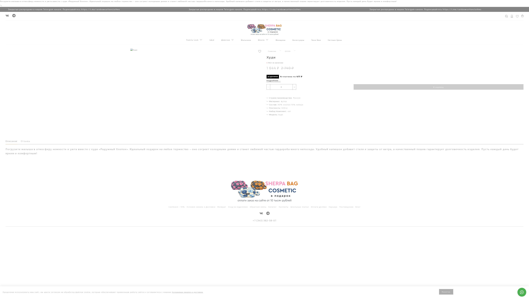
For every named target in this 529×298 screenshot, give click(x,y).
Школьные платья (300, 207)
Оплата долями (319, 207)
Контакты (283, 207)
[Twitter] (14, 16)
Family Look (193, 40)
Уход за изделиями (238, 207)
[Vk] (7, 16)
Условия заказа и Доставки (201, 207)
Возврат (222, 207)
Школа (262, 40)
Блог (358, 207)
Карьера (333, 207)
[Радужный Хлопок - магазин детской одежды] (264, 29)
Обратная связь (258, 207)
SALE (212, 40)
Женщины (281, 40)
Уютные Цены (335, 40)
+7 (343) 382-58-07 (264, 220)
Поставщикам (346, 207)
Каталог (272, 207)
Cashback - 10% (176, 207)
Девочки (226, 40)
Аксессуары (298, 40)
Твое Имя (316, 40)
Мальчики (246, 40)
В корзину (438, 87)
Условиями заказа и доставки (187, 292)
